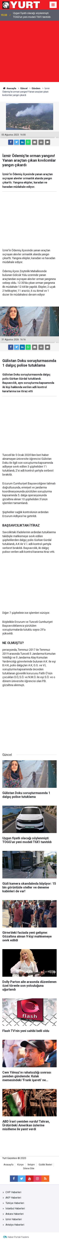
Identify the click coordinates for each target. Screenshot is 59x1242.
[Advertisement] (29, 52)
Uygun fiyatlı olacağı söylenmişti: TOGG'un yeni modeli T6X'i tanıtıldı (32, 15)
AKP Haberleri (13, 1197)
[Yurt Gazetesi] (21, 4)
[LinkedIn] (22, 142)
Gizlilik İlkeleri (45, 1164)
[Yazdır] (41, 142)
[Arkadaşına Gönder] (34, 142)
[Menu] (53, 5)
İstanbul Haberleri (15, 1208)
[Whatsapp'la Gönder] (28, 142)
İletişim (31, 1164)
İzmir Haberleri (14, 1219)
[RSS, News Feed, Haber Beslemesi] (45, 1178)
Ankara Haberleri (15, 1213)
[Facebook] (10, 142)
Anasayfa (8, 1164)
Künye (20, 1164)
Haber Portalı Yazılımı (18, 1237)
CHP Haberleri (13, 1192)
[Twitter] (16, 142)
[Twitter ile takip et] (22, 1178)
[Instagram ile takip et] (37, 1178)
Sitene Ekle (28, 1168)
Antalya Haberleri (15, 1224)
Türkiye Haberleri (15, 1203)
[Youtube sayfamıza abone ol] (30, 1178)
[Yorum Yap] (47, 142)
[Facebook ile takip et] (14, 1178)
